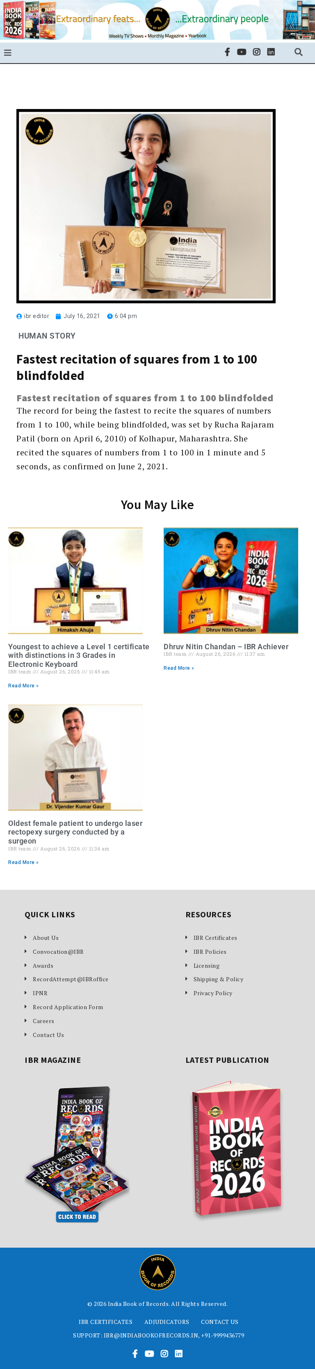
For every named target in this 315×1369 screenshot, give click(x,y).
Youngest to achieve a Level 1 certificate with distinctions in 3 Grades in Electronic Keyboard (79, 655)
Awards (43, 965)
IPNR (40, 993)
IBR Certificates (215, 937)
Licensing (207, 965)
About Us (46, 937)
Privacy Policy (213, 993)
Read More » (23, 686)
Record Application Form (68, 1007)
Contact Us (48, 1035)
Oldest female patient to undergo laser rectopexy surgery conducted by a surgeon (75, 832)
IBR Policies (210, 951)
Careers (44, 1021)
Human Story (47, 336)
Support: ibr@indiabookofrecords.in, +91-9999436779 (158, 1335)
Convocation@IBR (58, 951)
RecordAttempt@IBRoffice (71, 979)
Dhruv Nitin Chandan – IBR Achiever (226, 646)
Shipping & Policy (219, 979)
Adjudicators (166, 1322)
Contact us (219, 1322)
